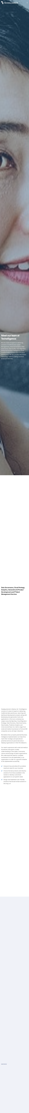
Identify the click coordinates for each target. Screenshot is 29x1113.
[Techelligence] (9, 2)
